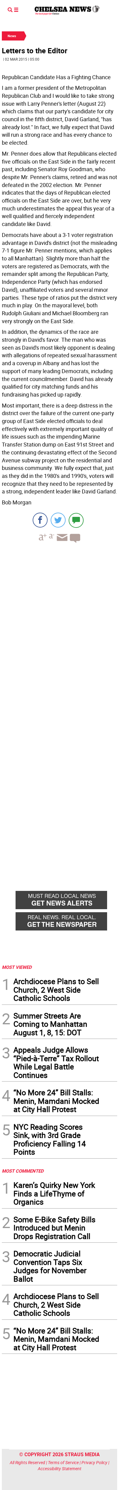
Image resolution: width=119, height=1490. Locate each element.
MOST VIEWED (17, 967)
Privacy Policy (94, 1462)
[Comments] (76, 520)
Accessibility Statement (59, 1468)
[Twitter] (58, 520)
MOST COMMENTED (23, 1171)
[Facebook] (40, 520)
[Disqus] (59, 631)
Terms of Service (63, 1462)
